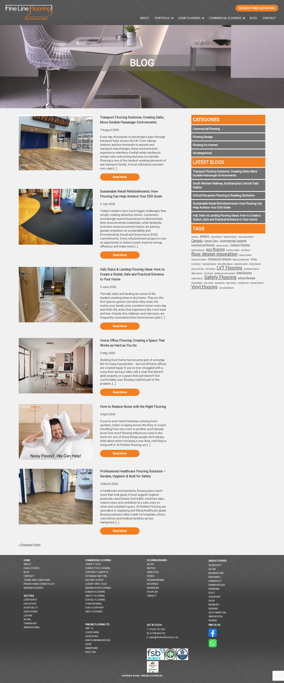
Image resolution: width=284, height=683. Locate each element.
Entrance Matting (96, 576)
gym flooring (196, 264)
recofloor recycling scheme (224, 273)
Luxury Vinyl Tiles (96, 584)
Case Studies (31, 568)
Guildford (214, 596)
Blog (253, 18)
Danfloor (153, 572)
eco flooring (215, 249)
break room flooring (246, 237)
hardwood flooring (209, 264)
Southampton (217, 612)
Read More (120, 177)
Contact (269, 18)
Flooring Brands (245, 255)
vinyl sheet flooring (226, 288)
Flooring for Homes (205, 145)
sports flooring (196, 283)
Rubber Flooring (95, 592)
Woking (213, 620)
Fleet (212, 593)
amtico (204, 236)
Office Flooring (197, 273)
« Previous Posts (30, 544)
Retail (27, 619)
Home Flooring (189, 18)
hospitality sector (241, 264)
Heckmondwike (155, 580)
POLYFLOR (208, 273)
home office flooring (225, 264)
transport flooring (257, 283)
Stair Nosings (93, 603)
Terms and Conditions (37, 580)
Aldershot (215, 565)
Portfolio (162, 18)
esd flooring (245, 250)
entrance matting (232, 250)
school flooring (246, 278)
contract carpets (222, 245)
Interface (153, 584)
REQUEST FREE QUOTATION (257, 8)
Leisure (28, 615)
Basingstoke (216, 573)
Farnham (214, 589)
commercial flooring (203, 245)
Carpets (197, 241)
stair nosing (208, 283)
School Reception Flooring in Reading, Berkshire (224, 195)
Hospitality (31, 607)
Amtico (151, 568)
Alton (212, 569)
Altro (150, 564)
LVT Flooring (229, 268)
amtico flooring (216, 237)
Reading (213, 608)
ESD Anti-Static (94, 580)
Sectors (29, 595)
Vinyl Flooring (204, 287)
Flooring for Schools (219, 259)
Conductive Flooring (97, 568)
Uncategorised (202, 153)
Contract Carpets (96, 572)
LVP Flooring (210, 269)
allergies (194, 237)
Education (30, 603)
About (144, 18)
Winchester (216, 616)
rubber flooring (197, 278)
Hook (212, 600)
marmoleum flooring (251, 269)
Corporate (30, 599)
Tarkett (152, 595)
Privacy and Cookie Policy (39, 584)
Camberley (215, 581)
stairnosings (220, 283)
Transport (30, 623)
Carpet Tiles (211, 241)
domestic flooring (198, 250)
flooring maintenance (241, 259)
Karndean (153, 588)
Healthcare (31, 611)
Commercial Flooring (225, 18)
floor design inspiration (214, 254)
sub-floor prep (243, 283)
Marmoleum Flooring (98, 588)
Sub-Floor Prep (94, 607)
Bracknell (215, 577)
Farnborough (217, 585)
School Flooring (95, 599)
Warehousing (32, 627)
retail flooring (244, 272)
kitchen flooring (255, 264)
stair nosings (231, 283)
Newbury (214, 604)
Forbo (254, 259)
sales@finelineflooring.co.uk (163, 637)
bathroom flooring (230, 237)
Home (27, 560)
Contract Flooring (240, 245)
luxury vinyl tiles (197, 269)
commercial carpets (233, 241)
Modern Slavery (33, 588)
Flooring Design (203, 137)
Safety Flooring (220, 277)
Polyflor (152, 592)
